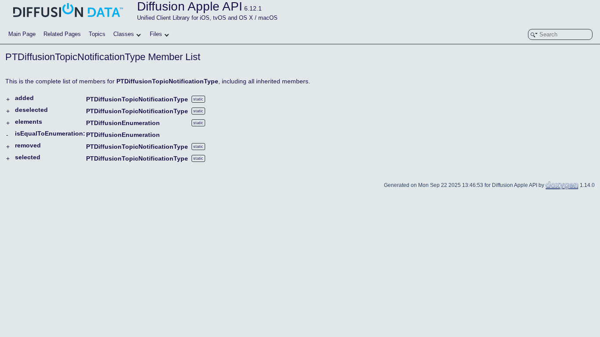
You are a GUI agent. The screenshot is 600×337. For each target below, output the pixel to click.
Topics (97, 34)
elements (28, 121)
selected (27, 157)
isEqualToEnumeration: (50, 133)
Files (156, 34)
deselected (31, 109)
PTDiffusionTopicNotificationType (167, 81)
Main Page (22, 34)
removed (28, 145)
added (24, 97)
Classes (123, 34)
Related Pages (62, 34)
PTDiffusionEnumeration (123, 122)
